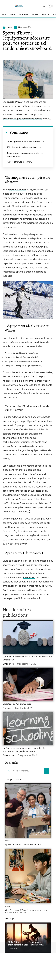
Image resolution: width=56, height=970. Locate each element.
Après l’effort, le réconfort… (20, 162)
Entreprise (8, 664)
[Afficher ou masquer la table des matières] (39, 132)
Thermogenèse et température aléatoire (25, 141)
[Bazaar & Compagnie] (18, 6)
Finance (7, 708)
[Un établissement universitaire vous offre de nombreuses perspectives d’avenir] (28, 728)
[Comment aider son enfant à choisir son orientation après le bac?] (28, 637)
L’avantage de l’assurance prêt (17, 703)
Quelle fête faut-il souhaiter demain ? (23, 844)
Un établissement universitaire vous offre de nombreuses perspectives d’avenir (24, 749)
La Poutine (29, 577)
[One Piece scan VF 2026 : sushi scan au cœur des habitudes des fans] (28, 876)
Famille (7, 841)
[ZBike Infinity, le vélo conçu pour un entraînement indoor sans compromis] (28, 937)
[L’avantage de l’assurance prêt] (28, 684)
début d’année (17, 189)
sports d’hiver (15, 101)
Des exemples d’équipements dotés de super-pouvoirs (25, 154)
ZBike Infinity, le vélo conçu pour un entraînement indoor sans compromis (26, 943)
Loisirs (7, 906)
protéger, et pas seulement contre (22, 118)
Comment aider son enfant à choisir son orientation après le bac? (27, 658)
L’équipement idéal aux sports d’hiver (24, 147)
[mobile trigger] (5, 6)
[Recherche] (44, 6)
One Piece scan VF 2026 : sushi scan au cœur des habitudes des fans (26, 911)
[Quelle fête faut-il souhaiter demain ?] (28, 811)
